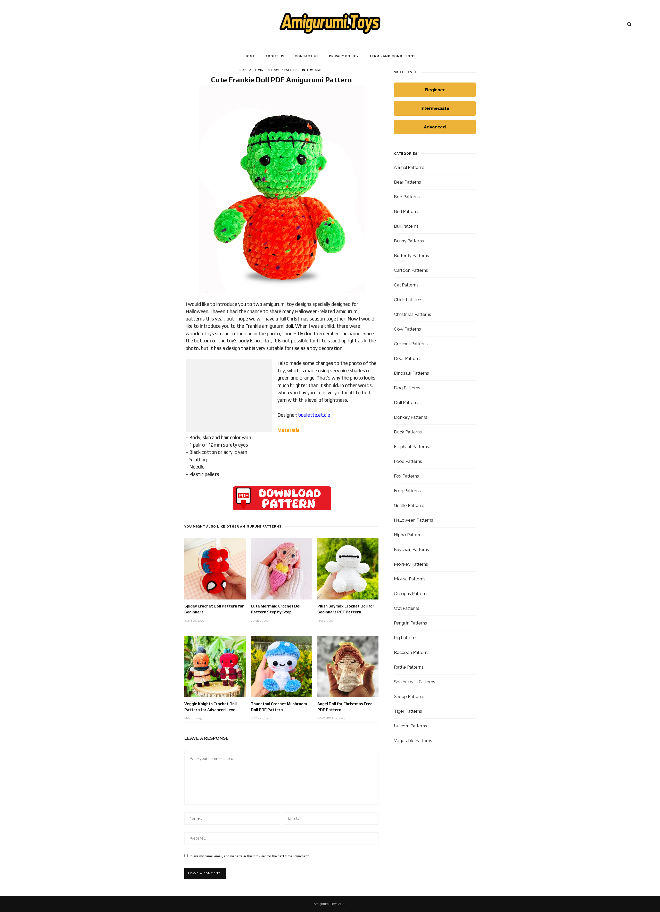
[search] (629, 24)
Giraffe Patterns (409, 505)
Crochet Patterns (411, 343)
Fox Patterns (406, 476)
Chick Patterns (408, 299)
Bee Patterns (407, 196)
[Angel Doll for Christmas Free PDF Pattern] (348, 666)
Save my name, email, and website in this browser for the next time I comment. (250, 856)
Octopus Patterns (411, 593)
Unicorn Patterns (410, 725)
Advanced (435, 126)
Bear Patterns (407, 182)
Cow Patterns (407, 329)
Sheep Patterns (409, 696)
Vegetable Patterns (413, 740)
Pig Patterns (405, 637)
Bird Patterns (406, 211)
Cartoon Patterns (411, 270)
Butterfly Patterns (411, 255)
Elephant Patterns (411, 446)
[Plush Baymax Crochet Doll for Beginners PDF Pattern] (348, 568)
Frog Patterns (407, 490)
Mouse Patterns (409, 578)
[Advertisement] (229, 395)
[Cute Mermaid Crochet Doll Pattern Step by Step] (281, 568)
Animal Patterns (409, 167)
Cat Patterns (406, 284)
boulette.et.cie (314, 415)
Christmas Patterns (412, 314)
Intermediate (313, 70)
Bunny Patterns (409, 240)
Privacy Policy (344, 56)
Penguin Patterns (410, 623)
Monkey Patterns (411, 564)
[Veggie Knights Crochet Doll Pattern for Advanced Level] (215, 666)
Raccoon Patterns (412, 652)
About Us (275, 56)
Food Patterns (408, 461)
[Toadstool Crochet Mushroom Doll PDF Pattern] (281, 666)
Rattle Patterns (409, 667)
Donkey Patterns (410, 417)
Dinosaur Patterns (411, 373)
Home (249, 56)
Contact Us (307, 56)
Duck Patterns (408, 431)
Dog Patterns (407, 387)
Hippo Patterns (409, 534)
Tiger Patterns (408, 711)
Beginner (435, 89)
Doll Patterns (251, 70)
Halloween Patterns (283, 70)
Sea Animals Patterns (414, 681)
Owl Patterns (406, 608)
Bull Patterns (406, 226)
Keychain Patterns (411, 549)
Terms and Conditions (392, 56)
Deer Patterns (408, 358)
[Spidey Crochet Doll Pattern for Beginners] (215, 568)
